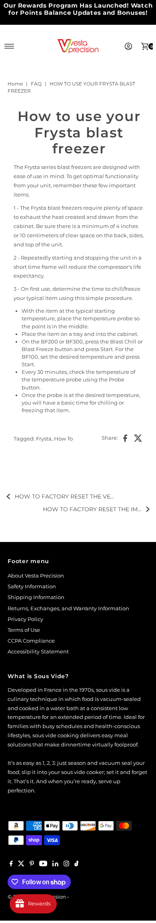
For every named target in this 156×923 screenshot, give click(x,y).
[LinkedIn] (55, 865)
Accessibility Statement (38, 652)
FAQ (36, 84)
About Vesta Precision (36, 576)
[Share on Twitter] (138, 438)
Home (15, 84)
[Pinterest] (32, 865)
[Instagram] (66, 865)
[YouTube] (43, 865)
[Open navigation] (9, 46)
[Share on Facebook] (125, 438)
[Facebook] (11, 865)
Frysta (44, 439)
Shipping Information (36, 597)
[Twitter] (21, 865)
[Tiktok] (76, 865)
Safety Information (32, 587)
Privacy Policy (25, 619)
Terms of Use (24, 630)
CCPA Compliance (31, 641)
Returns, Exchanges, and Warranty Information (68, 608)
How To (63, 439)
